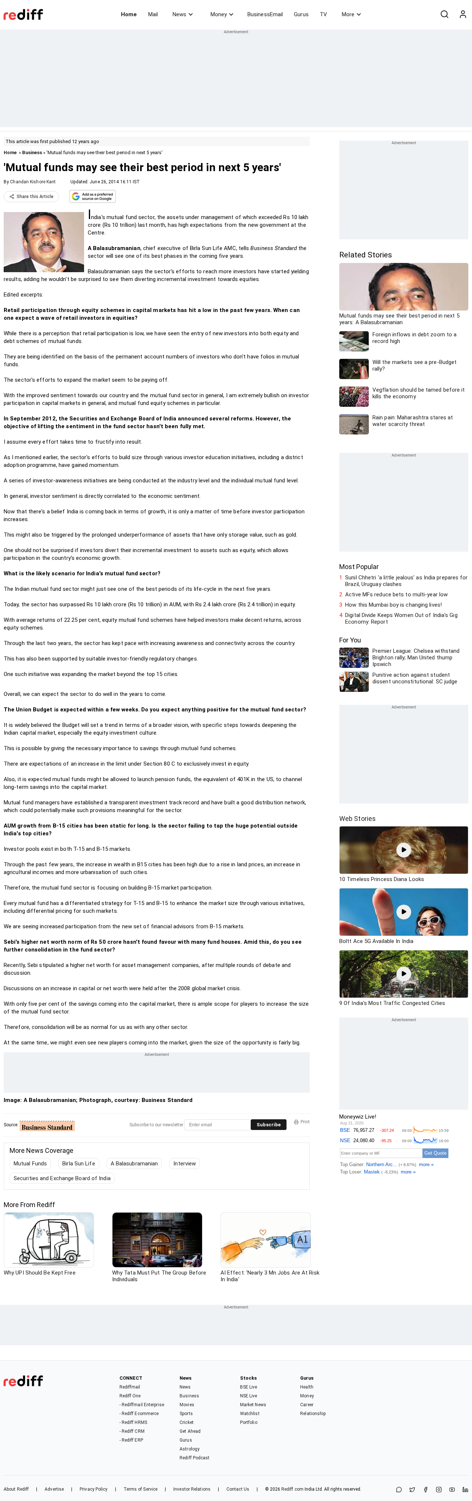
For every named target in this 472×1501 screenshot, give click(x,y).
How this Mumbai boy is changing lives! (393, 605)
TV (323, 14)
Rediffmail (129, 1387)
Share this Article (35, 196)
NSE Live (248, 1395)
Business (32, 152)
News (179, 14)
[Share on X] (412, 1490)
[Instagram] (439, 1490)
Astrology (189, 1449)
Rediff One (130, 1395)
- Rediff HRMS (133, 1422)
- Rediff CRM (132, 1431)
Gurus (301, 14)
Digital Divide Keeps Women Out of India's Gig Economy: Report (401, 618)
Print (305, 1121)
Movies (187, 1404)
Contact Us (237, 1489)
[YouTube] (452, 1490)
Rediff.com (292, 1489)
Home (129, 14)
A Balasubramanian (134, 1163)
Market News (253, 1404)
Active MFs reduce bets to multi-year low (396, 594)
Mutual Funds (30, 1163)
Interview (184, 1163)
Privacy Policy (93, 1489)
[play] (403, 850)
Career (306, 1404)
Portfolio (248, 1422)
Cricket (187, 1422)
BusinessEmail (265, 14)
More (348, 14)
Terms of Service (141, 1489)
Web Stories (357, 818)
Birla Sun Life (78, 1163)
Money (219, 14)
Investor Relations (192, 1489)
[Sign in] (462, 14)
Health (306, 1387)
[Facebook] (425, 1490)
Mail (153, 14)
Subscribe (269, 1124)
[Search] (444, 14)
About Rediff (16, 1489)
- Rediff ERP (131, 1440)
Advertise (54, 1489)
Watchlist (250, 1413)
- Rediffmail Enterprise (141, 1404)
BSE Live (248, 1387)
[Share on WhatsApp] (399, 1490)
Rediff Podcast (194, 1457)
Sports (186, 1413)
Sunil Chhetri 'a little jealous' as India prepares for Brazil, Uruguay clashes (406, 580)
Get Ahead (190, 1431)
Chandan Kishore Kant (33, 181)
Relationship (313, 1413)
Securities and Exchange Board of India (62, 1178)
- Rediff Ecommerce (139, 1413)
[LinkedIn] (465, 1490)
